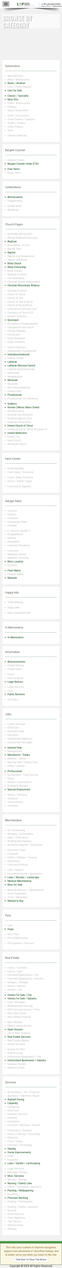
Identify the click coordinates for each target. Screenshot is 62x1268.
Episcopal (12, 320)
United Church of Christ (20, 425)
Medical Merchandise (19, 881)
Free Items (13, 169)
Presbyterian (14, 394)
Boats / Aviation (16, 83)
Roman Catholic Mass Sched (23, 407)
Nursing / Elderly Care (19, 1183)
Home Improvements (19, 1152)
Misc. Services (15, 1175)
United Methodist (17, 433)
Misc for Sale (14, 884)
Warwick (12, 577)
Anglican (12, 241)
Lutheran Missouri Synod (21, 365)
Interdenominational (18, 354)
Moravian (12, 380)
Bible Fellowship (16, 267)
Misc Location (15, 561)
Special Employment (18, 789)
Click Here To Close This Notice (31, 1259)
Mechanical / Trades (18, 754)
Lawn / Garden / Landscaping (23, 1163)
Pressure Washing (17, 1197)
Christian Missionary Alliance (23, 285)
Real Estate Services (19, 1036)
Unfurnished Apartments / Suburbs (26, 1060)
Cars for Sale (14, 90)
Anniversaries (15, 197)
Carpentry (12, 1103)
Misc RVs (12, 99)
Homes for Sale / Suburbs (22, 998)
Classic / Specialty (17, 95)
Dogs (10, 929)
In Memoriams (15, 637)
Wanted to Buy (15, 900)
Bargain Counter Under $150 (22, 163)
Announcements (16, 661)
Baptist (11, 252)
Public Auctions (16, 694)
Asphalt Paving (15, 1099)
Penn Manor (14, 570)
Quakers (12, 403)
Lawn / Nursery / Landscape (23, 877)
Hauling (11, 1148)
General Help (14, 747)
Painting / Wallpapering (20, 1190)
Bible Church (14, 263)
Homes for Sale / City (19, 994)
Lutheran (12, 361)
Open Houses (15, 1029)
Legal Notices (15, 681)
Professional (14, 771)
